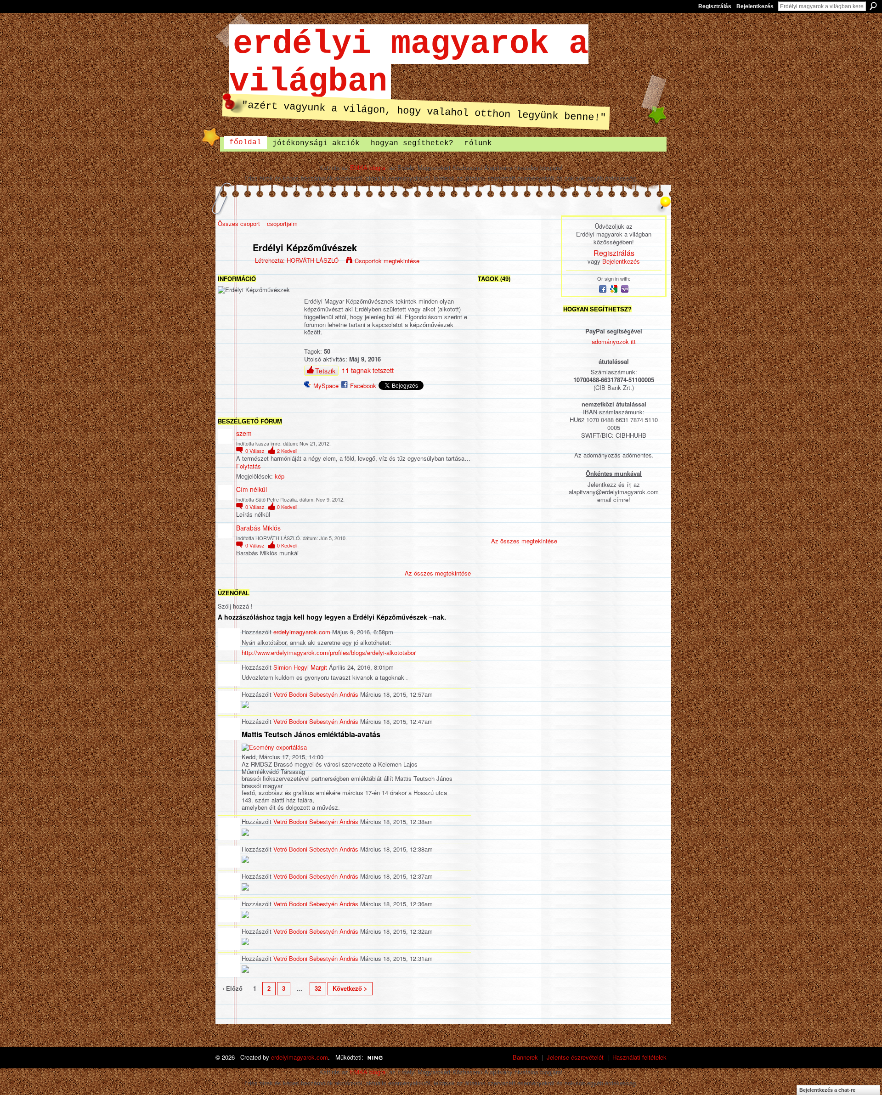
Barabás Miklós (258, 527)
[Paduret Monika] (493, 500)
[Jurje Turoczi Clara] (493, 476)
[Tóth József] (517, 403)
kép (279, 476)
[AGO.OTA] (542, 476)
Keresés (873, 6)
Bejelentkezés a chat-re (827, 1090)
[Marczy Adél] (542, 403)
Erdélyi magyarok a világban (408, 63)
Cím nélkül (251, 489)
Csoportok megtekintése (387, 260)
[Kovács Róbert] (517, 354)
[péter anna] (517, 378)
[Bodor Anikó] (493, 427)
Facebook (363, 385)
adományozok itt (614, 341)
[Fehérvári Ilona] (517, 524)
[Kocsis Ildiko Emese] (493, 451)
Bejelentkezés (755, 6)
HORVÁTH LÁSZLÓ (313, 260)
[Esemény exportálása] (274, 746)
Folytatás (248, 466)
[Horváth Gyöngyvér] (517, 500)
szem (244, 433)
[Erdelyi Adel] (517, 476)
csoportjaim (282, 223)
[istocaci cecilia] (542, 427)
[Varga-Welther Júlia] (542, 524)
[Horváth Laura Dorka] (542, 330)
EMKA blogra (367, 167)
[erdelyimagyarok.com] (493, 354)
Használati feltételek (639, 1057)
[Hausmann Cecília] (542, 378)
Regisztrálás (714, 6)
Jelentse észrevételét (575, 1057)
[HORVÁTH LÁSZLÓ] (232, 267)
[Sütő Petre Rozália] (542, 305)
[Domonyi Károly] (542, 500)
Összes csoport (239, 223)
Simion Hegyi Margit (300, 667)
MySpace (326, 385)
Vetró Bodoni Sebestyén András (315, 694)
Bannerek (525, 1057)
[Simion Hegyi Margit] (493, 330)
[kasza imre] (517, 305)
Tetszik (325, 370)
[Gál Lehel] (517, 451)
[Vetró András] (493, 403)
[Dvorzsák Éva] (493, 378)
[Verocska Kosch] (517, 427)
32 (318, 988)
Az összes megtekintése (438, 573)
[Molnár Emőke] (517, 330)
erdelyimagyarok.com (301, 631)
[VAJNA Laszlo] (542, 354)
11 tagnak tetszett (368, 370)
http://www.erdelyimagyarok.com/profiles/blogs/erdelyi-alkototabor (329, 652)
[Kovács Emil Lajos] (542, 451)
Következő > (350, 988)
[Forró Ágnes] (493, 524)
